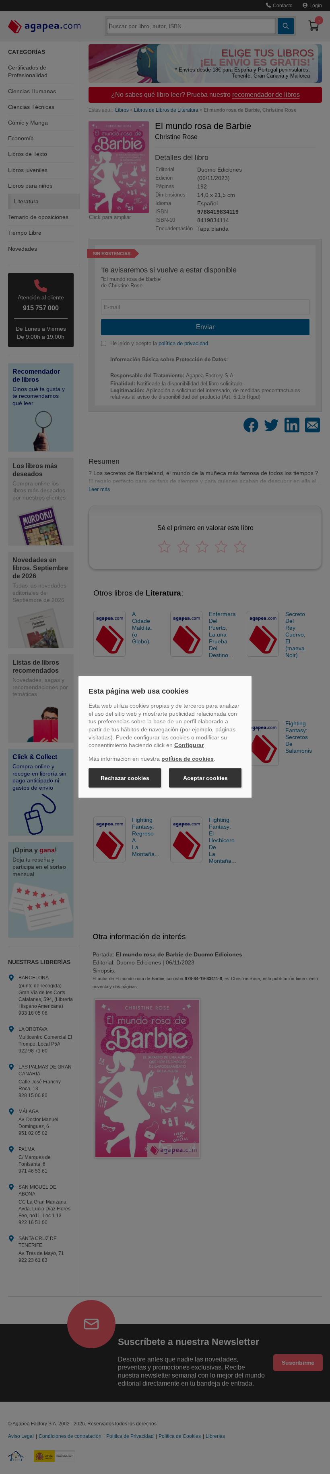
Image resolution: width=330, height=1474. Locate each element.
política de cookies (187, 758)
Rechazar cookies (125, 778)
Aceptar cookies (205, 778)
